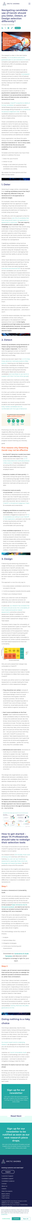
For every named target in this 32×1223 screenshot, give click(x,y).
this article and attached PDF (11, 268)
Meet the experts (7, 1191)
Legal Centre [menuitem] (6, 1195)
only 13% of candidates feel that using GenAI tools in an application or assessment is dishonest (15, 220)
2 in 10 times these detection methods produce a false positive (16, 461)
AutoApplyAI (25, 74)
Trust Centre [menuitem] (5, 1198)
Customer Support (7, 1176)
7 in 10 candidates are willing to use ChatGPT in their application (16, 517)
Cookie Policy (4, 1214)
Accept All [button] (16, 1218)
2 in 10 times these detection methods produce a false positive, (16, 361)
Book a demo (6, 1193)
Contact (4, 1183)
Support (8, 1172)
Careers (4, 1188)
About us (4, 1186)
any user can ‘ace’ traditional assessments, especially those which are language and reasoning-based (14, 861)
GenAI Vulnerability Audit (18, 1052)
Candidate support (7, 1178)
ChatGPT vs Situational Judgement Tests (16, 503)
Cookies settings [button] (6, 1218)
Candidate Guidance (8, 1181)
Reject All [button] (25, 1218)
